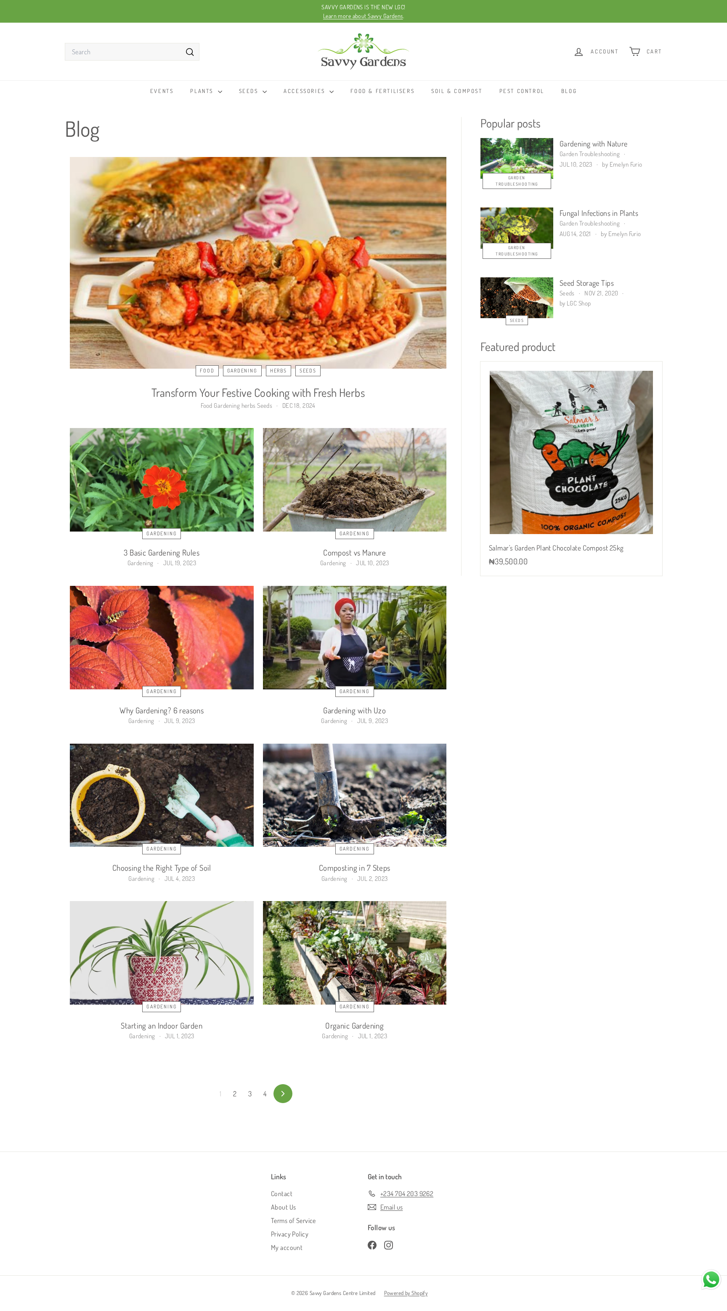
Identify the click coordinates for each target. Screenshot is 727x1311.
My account (286, 1247)
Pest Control (521, 91)
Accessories (305, 91)
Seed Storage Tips (587, 282)
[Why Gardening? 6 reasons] (162, 637)
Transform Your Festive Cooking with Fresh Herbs (258, 392)
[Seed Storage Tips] (516, 297)
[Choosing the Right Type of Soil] (162, 795)
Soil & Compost (456, 91)
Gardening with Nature (594, 143)
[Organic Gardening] (355, 953)
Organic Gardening (354, 1025)
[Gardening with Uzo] (355, 637)
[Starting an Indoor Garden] (162, 953)
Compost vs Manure (354, 552)
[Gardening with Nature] (516, 158)
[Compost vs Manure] (355, 480)
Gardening (242, 370)
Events (162, 91)
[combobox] (132, 52)
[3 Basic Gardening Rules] (162, 480)
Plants (202, 91)
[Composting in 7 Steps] (355, 795)
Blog (569, 91)
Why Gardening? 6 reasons (161, 710)
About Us (283, 1207)
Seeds (250, 91)
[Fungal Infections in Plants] (516, 227)
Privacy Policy (289, 1234)
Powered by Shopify (406, 1293)
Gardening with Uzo (354, 710)
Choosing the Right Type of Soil (161, 867)
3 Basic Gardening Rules (161, 552)
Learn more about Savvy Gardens (363, 15)
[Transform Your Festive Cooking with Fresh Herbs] (258, 263)
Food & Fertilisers (382, 91)
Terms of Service (293, 1220)
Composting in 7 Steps (354, 867)
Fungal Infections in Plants (599, 213)
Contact (281, 1193)
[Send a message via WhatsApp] (711, 1279)
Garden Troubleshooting (517, 180)
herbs (278, 370)
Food (207, 370)
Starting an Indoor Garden (161, 1025)
